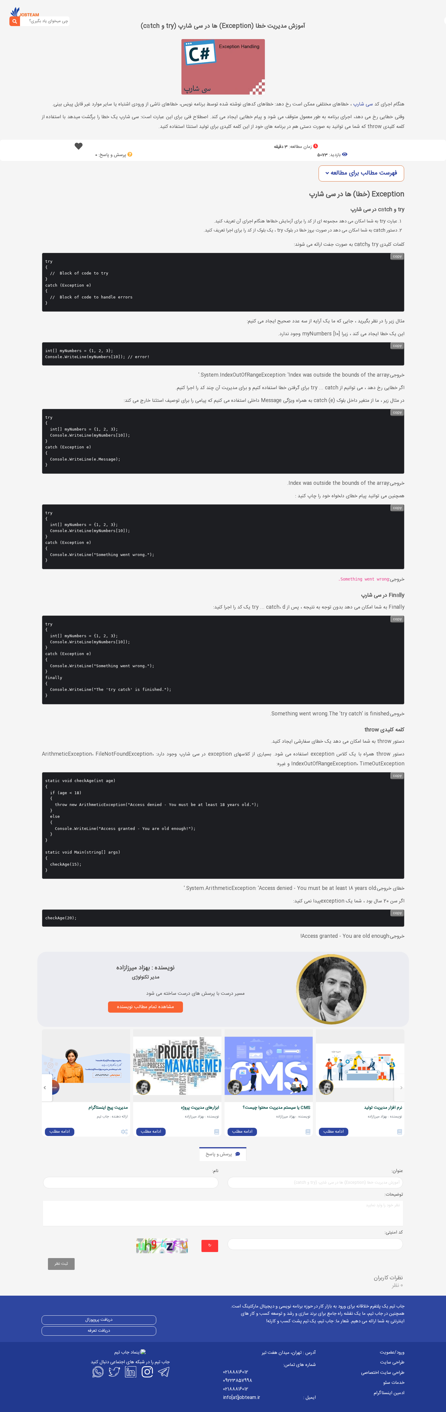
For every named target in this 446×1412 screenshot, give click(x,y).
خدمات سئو (393, 1383)
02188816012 (235, 1372)
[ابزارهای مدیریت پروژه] (177, 1065)
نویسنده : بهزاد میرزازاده (145, 968)
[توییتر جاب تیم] (114, 1371)
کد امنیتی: (393, 1232)
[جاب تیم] (24, 13)
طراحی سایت (392, 1362)
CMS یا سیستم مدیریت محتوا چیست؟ (276, 1107)
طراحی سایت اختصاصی (382, 1373)
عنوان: (397, 1171)
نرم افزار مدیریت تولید (383, 1107)
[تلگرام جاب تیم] (163, 1371)
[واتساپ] (97, 1371)
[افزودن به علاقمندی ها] (79, 148)
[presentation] (401, 1087)
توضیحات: (393, 1194)
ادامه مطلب (333, 1131)
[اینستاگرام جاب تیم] (146, 1371)
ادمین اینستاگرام (389, 1393)
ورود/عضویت (392, 1352)
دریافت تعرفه (99, 1330)
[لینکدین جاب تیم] (130, 1371)
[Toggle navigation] (47, 14)
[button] (361, 173)
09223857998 (237, 1380)
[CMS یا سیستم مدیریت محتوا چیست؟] (269, 1065)
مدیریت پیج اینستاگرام (108, 1107)
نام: (215, 1171)
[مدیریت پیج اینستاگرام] (86, 1065)
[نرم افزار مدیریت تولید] (360, 1065)
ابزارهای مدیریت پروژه (200, 1107)
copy (397, 256)
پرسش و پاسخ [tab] (219, 1154)
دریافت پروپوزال (99, 1320)
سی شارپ (363, 104)
